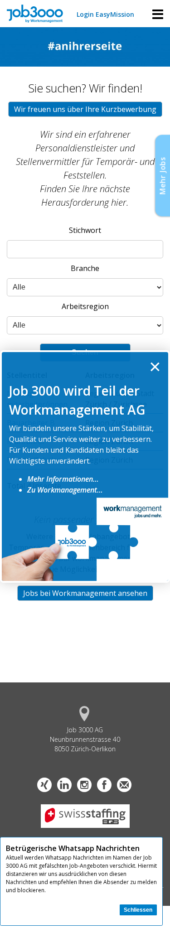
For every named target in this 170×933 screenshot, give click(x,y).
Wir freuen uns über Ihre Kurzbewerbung (85, 109)
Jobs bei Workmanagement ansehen (85, 593)
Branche (85, 268)
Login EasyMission (105, 14)
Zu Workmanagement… (65, 490)
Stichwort (85, 230)
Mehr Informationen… (63, 479)
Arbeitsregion (85, 306)
